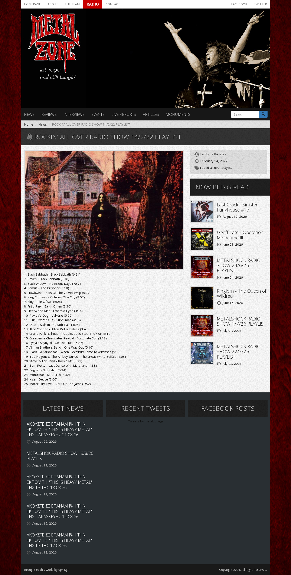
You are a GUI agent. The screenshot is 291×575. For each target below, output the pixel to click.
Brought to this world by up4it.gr (46, 570)
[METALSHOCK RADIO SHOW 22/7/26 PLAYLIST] (202, 353)
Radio (92, 4)
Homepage (32, 4)
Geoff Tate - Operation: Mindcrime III (241, 234)
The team (72, 4)
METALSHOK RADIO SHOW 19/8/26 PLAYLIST (60, 455)
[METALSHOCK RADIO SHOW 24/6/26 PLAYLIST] (202, 267)
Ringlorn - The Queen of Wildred (241, 293)
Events (98, 114)
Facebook (239, 4)
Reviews (49, 114)
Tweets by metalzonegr (145, 421)
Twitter (260, 4)
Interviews (74, 114)
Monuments (178, 114)
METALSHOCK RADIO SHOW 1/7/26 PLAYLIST (241, 321)
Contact (113, 4)
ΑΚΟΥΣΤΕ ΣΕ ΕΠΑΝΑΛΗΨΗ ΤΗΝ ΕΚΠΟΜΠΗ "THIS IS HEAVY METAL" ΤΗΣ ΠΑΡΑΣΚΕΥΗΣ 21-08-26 (59, 429)
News (29, 114)
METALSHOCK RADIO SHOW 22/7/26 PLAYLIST (239, 351)
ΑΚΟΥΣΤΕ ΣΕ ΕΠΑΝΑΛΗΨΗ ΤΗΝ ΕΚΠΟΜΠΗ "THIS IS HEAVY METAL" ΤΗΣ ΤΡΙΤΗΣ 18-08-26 (59, 482)
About (53, 4)
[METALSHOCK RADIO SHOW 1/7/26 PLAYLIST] (202, 325)
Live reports (123, 114)
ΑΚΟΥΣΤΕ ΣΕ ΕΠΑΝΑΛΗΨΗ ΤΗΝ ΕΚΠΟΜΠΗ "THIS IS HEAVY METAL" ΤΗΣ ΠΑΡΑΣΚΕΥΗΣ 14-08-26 (59, 511)
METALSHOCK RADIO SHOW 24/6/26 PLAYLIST (239, 265)
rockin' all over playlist (216, 167)
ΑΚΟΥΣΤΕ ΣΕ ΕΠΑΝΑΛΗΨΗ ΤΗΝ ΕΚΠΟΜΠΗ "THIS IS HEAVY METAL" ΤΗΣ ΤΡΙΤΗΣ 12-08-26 (59, 540)
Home (28, 124)
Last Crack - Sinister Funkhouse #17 (237, 207)
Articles (151, 114)
